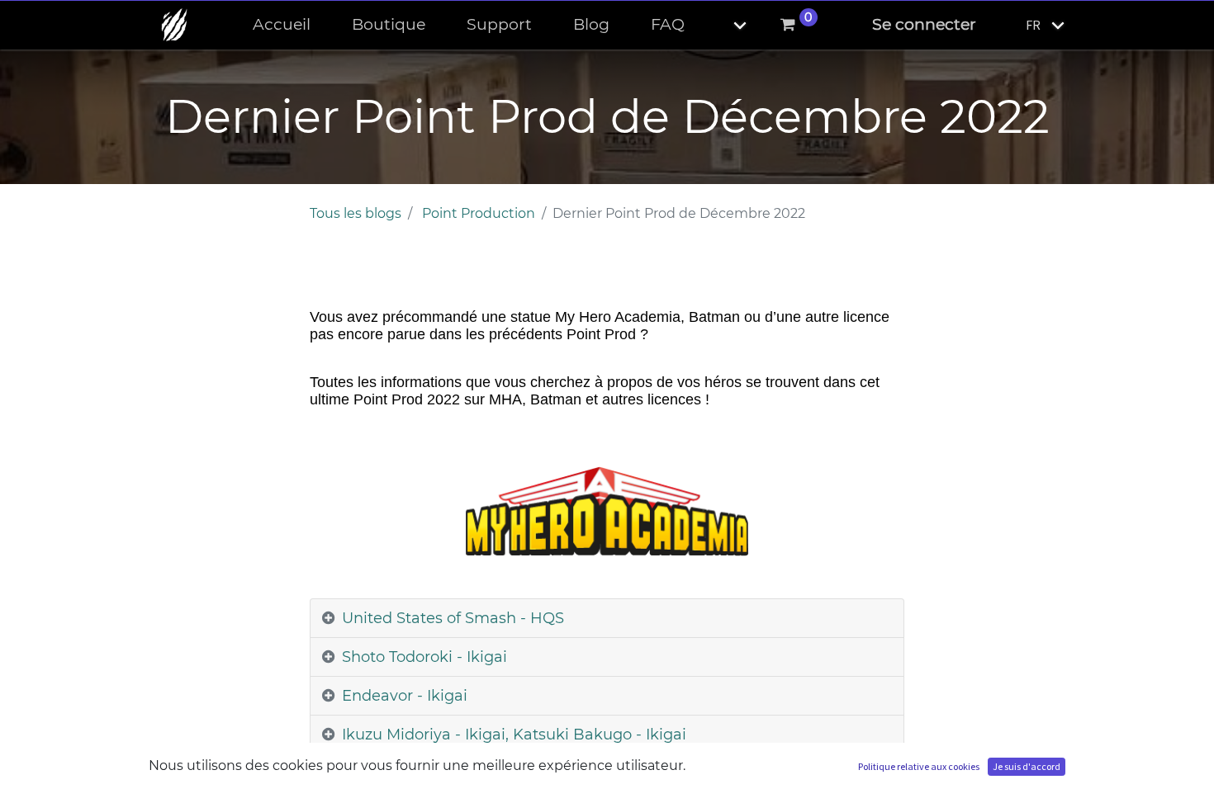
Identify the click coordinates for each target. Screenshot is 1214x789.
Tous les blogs (355, 213)
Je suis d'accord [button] (1026, 766)
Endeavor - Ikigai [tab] (404, 696)
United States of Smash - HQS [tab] (453, 618)
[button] (726, 25)
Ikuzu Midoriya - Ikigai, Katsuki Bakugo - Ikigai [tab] (514, 734)
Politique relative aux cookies (918, 766)
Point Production (478, 213)
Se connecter (924, 24)
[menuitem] (281, 25)
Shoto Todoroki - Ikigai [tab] (424, 657)
